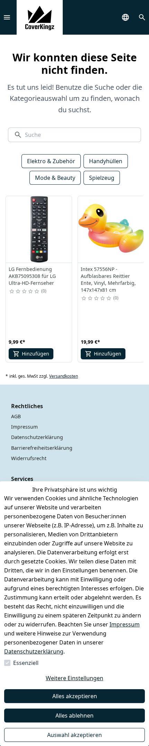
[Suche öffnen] (142, 17)
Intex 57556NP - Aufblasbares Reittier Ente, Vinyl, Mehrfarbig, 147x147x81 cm (108, 279)
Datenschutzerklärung (33, 651)
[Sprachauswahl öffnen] (125, 17)
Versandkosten (63, 376)
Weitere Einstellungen (74, 678)
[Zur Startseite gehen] (40, 17)
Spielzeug (101, 178)
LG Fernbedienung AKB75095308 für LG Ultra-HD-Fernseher (32, 276)
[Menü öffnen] (7, 17)
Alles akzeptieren (74, 696)
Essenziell (25, 663)
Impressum (124, 624)
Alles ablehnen (74, 715)
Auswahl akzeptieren (74, 735)
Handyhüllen (105, 161)
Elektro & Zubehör (51, 161)
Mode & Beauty (55, 178)
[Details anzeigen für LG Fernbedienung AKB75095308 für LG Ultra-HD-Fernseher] (39, 229)
